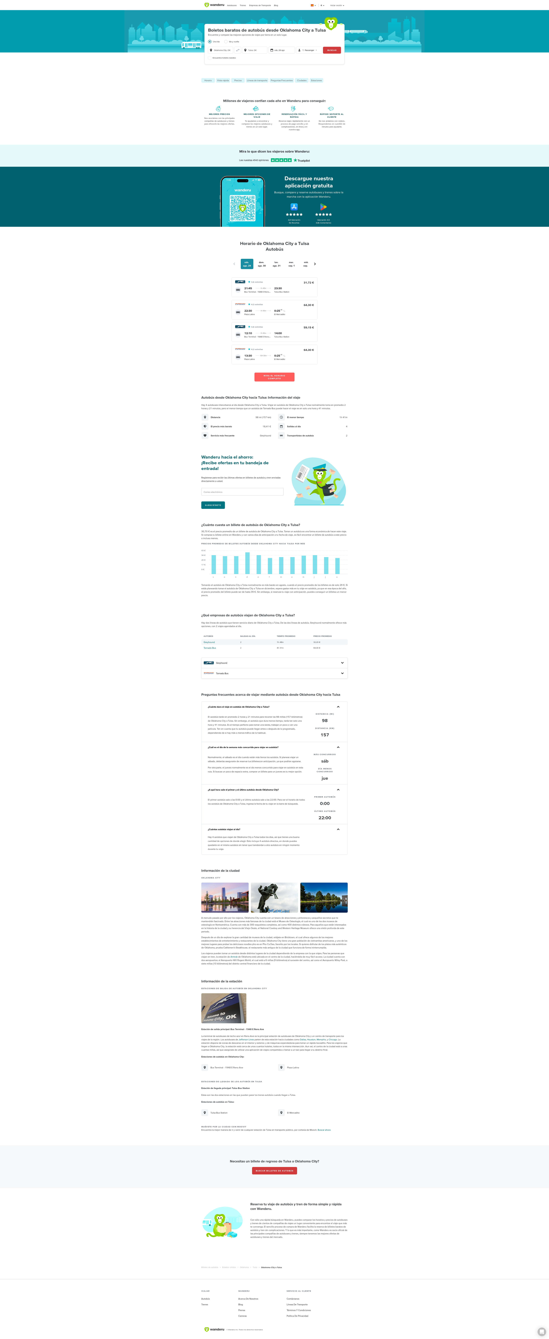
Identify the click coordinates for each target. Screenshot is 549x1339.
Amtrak (234, 956)
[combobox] (220, 50)
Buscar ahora (324, 1130)
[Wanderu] (214, 5)
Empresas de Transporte (260, 5)
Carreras (242, 1316)
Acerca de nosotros (248, 1298)
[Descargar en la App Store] (294, 206)
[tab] (216, 43)
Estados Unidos (229, 1267)
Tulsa (255, 1267)
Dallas (303, 1039)
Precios (238, 80)
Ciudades (302, 80)
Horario (208, 80)
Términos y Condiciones (299, 1310)
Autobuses (232, 5)
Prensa (241, 1310)
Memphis (321, 1039)
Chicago (333, 1039)
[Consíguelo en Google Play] (323, 206)
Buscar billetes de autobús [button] (274, 1171)
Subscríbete (213, 505)
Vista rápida (223, 80)
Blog (276, 5)
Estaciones (316, 80)
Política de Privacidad (297, 1316)
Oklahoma (244, 1267)
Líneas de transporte (257, 80)
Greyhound (209, 642)
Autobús (205, 1298)
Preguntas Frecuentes (282, 80)
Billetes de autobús (209, 1267)
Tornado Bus (210, 648)
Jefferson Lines (246, 1039)
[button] (313, 5)
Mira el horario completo (274, 377)
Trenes (243, 5)
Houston (311, 1039)
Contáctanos (293, 1298)
